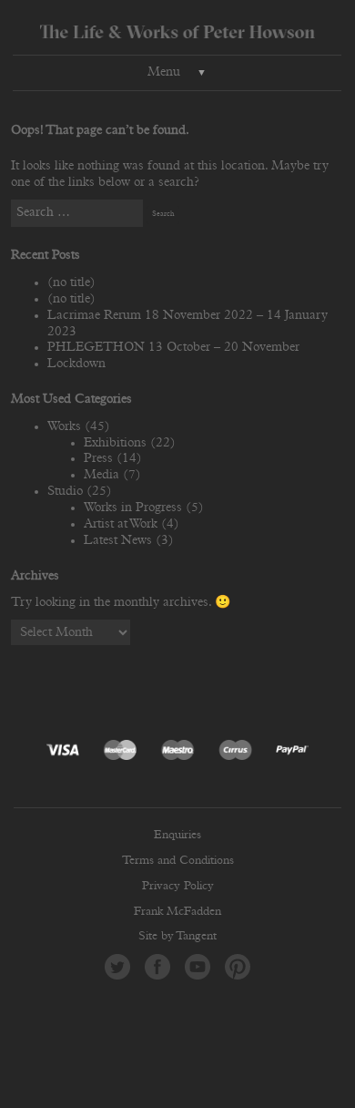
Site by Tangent (177, 936)
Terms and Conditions (178, 861)
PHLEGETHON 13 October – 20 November (173, 347)
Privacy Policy (178, 886)
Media (101, 474)
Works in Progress (133, 507)
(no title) (71, 282)
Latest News (118, 540)
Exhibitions (115, 442)
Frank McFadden (177, 912)
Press (98, 458)
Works (64, 426)
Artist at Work (120, 524)
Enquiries (177, 835)
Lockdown (76, 363)
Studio (65, 491)
